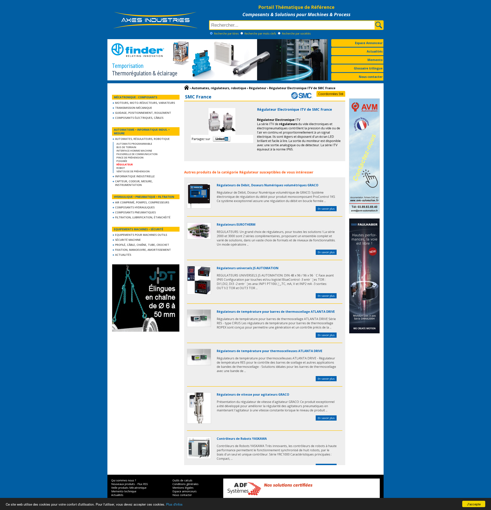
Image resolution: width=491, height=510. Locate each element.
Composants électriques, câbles (139, 118)
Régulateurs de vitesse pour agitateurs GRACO (253, 394)
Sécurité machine (128, 240)
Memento (375, 60)
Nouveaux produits (123, 484)
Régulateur (249, 172)
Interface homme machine (134, 150)
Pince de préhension (129, 157)
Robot (120, 168)
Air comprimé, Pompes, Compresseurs (142, 202)
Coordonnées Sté (330, 94)
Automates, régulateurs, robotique (142, 139)
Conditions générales (185, 484)
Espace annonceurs (184, 491)
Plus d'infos (174, 504)
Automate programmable (134, 143)
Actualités (375, 51)
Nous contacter (371, 77)
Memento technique (123, 491)
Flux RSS (142, 484)
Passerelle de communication (136, 154)
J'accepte (474, 504)
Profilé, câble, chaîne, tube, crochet (142, 245)
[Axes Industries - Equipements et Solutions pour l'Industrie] (155, 28)
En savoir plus (326, 208)
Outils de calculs (182, 480)
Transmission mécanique (133, 108)
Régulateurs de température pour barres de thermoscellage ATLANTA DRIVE (276, 311)
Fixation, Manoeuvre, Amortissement (143, 250)
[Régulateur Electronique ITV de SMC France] (199, 207)
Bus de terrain (126, 147)
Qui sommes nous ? (123, 480)
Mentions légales (183, 487)
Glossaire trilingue (368, 68)
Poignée (121, 161)
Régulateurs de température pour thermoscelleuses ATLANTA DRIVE (269, 351)
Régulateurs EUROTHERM (236, 224)
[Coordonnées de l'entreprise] (302, 98)
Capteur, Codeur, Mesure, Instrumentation (134, 183)
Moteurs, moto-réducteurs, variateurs (145, 103)
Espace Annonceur (369, 43)
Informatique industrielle (135, 176)
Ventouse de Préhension (133, 171)
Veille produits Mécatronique (129, 487)
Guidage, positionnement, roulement (143, 113)
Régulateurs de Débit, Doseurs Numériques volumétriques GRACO (267, 185)
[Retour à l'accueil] (186, 88)
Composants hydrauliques (135, 207)
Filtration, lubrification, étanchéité (143, 217)
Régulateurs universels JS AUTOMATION (247, 268)
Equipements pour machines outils (141, 235)
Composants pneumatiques (135, 212)
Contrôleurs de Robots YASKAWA (242, 439)
